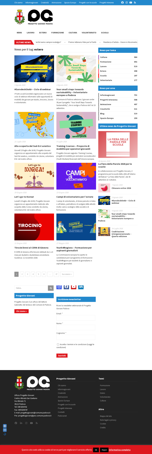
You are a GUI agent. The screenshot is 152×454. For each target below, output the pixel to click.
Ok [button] (96, 450)
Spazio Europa (70, 2)
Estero (43, 32)
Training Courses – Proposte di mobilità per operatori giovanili (73, 147)
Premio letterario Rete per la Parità (76, 42)
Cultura (73, 32)
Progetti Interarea (107, 2)
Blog (102, 113)
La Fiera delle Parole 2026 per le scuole (115, 165)
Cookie (103, 423)
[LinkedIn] (81, 286)
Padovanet (62, 416)
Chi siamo (18, 2)
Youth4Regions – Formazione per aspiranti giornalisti (74, 249)
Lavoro (30, 32)
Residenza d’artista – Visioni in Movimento (114, 42)
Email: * (59, 313)
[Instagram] (59, 286)
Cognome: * (61, 333)
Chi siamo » (21, 311)
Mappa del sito (106, 416)
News (19, 32)
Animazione (56, 2)
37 (56, 274)
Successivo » (67, 274)
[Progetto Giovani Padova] (33, 23)
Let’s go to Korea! (24, 196)
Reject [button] (104, 450)
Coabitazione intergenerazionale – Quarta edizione (121, 233)
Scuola (105, 32)
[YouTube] (73, 286)
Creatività (45, 2)
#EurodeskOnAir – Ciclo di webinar (32, 89)
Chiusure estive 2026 (121, 188)
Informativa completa (119, 449)
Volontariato (89, 32)
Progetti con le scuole (88, 2)
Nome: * (59, 323)
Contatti (61, 412)
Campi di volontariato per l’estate (74, 196)
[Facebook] (66, 286)
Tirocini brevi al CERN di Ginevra (31, 247)
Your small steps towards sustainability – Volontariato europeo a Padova (71, 92)
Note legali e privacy (108, 420)
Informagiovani (32, 2)
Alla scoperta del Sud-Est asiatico (32, 145)
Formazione (57, 32)
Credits (103, 427)
